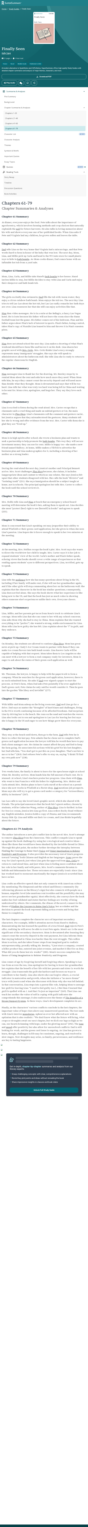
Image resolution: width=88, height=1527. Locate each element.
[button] (21, 82)
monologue (28, 1014)
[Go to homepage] (12, 3)
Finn (4, 313)
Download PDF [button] (45, 77)
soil (18, 228)
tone (81, 1023)
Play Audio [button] (10, 83)
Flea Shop (20, 414)
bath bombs (23, 259)
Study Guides (14, 9)
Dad (4, 249)
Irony (69, 857)
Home (4, 9)
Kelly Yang (6, 53)
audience (20, 579)
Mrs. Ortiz (27, 350)
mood (9, 1027)
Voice (42, 850)
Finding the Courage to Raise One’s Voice (32, 906)
